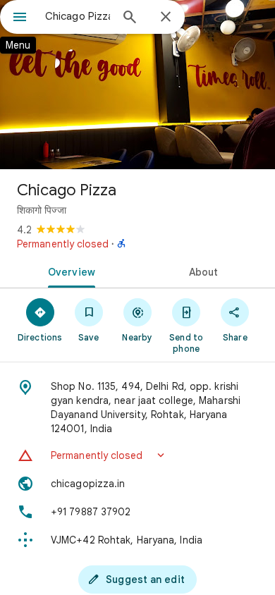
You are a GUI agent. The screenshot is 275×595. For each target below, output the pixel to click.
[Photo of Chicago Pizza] (137, 84)
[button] (137, 455)
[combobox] (77, 16)
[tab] (69, 271)
